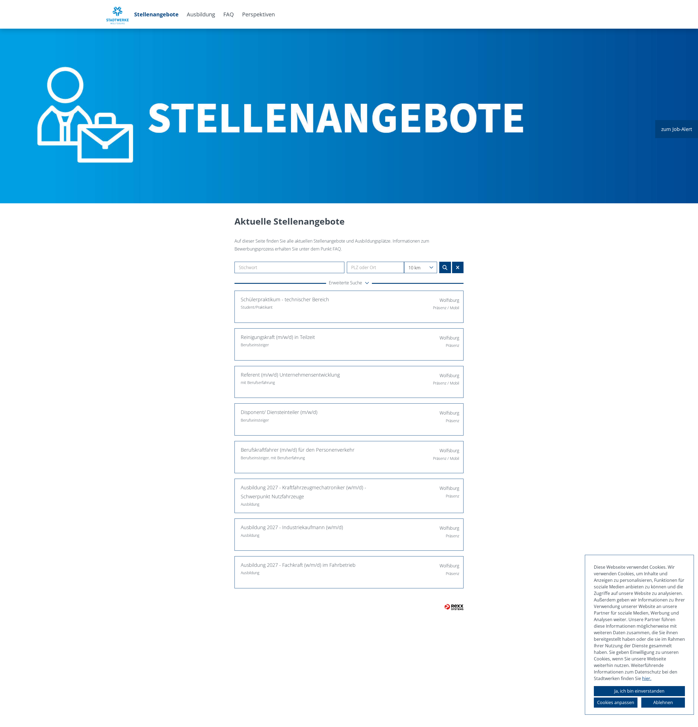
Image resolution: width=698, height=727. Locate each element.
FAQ (228, 14)
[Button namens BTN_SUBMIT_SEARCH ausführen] (445, 267)
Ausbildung (201, 14)
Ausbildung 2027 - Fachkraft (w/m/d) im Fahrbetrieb (298, 565)
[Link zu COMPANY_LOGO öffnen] (117, 14)
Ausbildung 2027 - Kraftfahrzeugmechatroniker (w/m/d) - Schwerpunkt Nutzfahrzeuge (303, 491)
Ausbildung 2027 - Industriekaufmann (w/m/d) (292, 527)
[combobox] (420, 267)
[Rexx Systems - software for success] (454, 607)
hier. (646, 678)
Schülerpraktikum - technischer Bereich (285, 299)
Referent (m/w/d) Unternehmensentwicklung (290, 374)
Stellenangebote (156, 14)
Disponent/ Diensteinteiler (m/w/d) (279, 412)
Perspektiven (258, 14)
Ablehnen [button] (663, 702)
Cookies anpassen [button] (615, 702)
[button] (349, 283)
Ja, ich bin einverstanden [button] (639, 691)
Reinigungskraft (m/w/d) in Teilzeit (278, 337)
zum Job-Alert (676, 129)
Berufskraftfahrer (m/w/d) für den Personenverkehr (297, 449)
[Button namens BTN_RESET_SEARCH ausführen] (458, 267)
